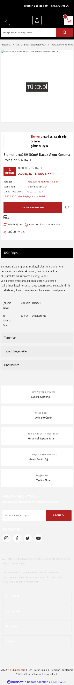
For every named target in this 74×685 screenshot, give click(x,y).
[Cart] (68, 20)
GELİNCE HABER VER (33, 207)
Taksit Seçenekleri (16, 351)
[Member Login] (37, 20)
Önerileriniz (11, 365)
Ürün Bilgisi (11, 252)
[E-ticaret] (36, 682)
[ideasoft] (15, 682)
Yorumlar (10, 337)
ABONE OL (59, 515)
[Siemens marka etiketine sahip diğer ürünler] (15, 141)
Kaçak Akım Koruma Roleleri (43, 182)
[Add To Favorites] (67, 207)
